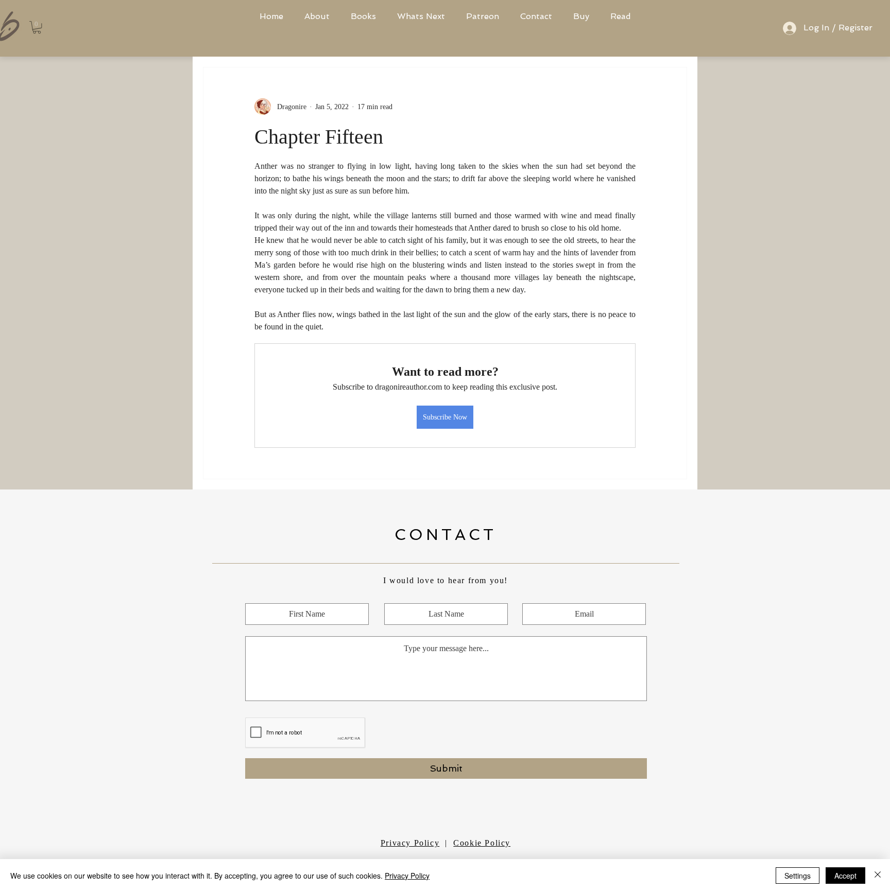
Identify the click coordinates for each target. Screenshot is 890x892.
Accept (845, 875)
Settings (797, 875)
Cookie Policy (481, 842)
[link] (36, 27)
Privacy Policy (410, 842)
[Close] (877, 875)
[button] (581, 16)
